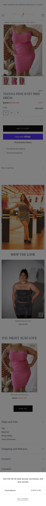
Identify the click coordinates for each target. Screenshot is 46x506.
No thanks (23, 499)
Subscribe (36, 490)
